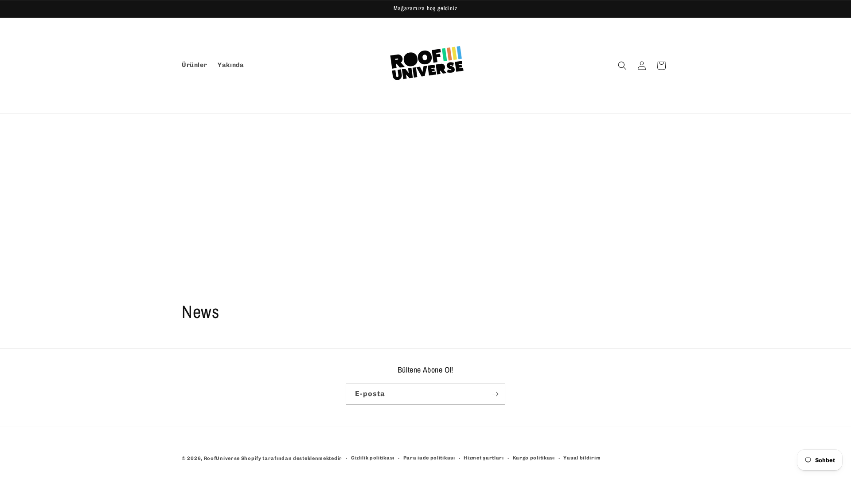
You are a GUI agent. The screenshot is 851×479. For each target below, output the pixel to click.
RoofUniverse (222, 458)
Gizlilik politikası (372, 458)
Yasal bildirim (582, 458)
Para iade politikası (429, 458)
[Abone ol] (495, 394)
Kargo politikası (534, 458)
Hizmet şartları (484, 458)
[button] (622, 65)
